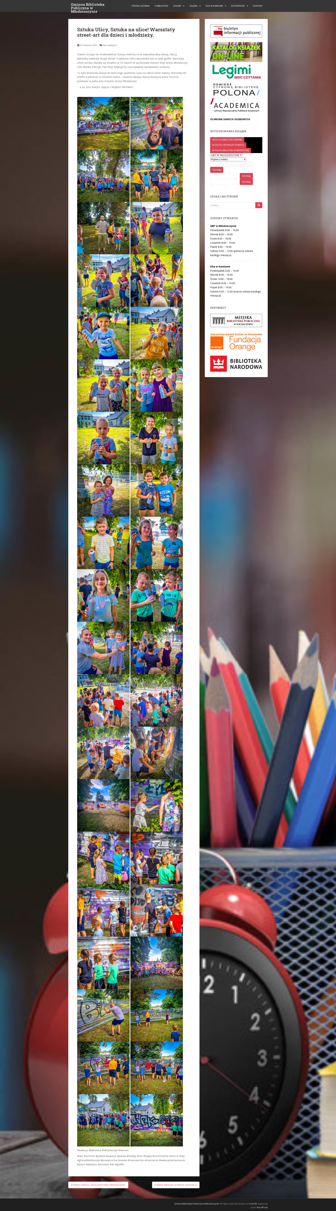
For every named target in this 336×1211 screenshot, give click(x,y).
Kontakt (258, 5)
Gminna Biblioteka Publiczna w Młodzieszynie (87, 5)
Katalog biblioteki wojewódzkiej (230, 150)
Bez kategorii (110, 45)
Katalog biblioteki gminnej (227, 139)
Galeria (193, 5)
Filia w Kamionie (214, 5)
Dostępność (238, 5)
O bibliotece (161, 5)
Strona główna (141, 5)
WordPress (262, 1207)
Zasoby (177, 5)
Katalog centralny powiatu (228, 144)
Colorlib (253, 1203)
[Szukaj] (258, 205)
